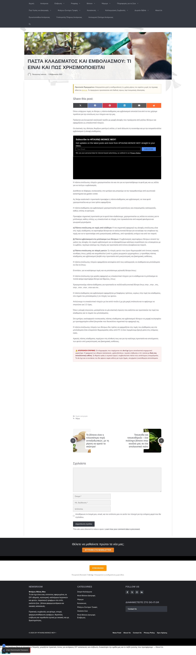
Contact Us (132, 609)
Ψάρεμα (105, 3)
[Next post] (161, 440)
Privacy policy (149, 633)
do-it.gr (84, 90)
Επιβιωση (58, 3)
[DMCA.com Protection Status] (5, 653)
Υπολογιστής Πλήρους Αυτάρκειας (69, 17)
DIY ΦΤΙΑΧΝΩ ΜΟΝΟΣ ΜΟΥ (44, 633)
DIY (30, 597)
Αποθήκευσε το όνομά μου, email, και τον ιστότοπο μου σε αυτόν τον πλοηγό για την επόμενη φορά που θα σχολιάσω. (118, 515)
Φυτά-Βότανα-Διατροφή (86, 596)
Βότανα (89, 3)
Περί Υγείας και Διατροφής (39, 10)
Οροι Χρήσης (162, 633)
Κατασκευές (91, 10)
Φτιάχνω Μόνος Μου (37, 592)
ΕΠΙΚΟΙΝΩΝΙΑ (98, 568)
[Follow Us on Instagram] (137, 592)
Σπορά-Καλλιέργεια (84, 592)
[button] (30, 24)
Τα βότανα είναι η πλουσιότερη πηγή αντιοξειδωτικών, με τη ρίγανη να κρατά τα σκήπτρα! (97, 441)
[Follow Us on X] (132, 592)
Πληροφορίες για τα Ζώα (126, 3)
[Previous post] (73, 440)
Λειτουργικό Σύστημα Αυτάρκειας (100, 17)
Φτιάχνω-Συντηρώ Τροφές (68, 10)
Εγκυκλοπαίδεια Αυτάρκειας (39, 17)
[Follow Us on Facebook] (127, 592)
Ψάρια (78, 418)
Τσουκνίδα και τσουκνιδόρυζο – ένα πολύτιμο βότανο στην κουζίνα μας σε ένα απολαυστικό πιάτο (137, 441)
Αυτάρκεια (44, 3)
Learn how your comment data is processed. (122, 529)
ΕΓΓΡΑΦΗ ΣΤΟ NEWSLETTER (98, 550)
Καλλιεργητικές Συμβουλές (115, 10)
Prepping (74, 3)
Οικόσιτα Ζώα (82, 611)
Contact (136, 633)
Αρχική (31, 3)
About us (127, 633)
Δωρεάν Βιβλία (140, 10)
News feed (117, 633)
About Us (158, 10)
